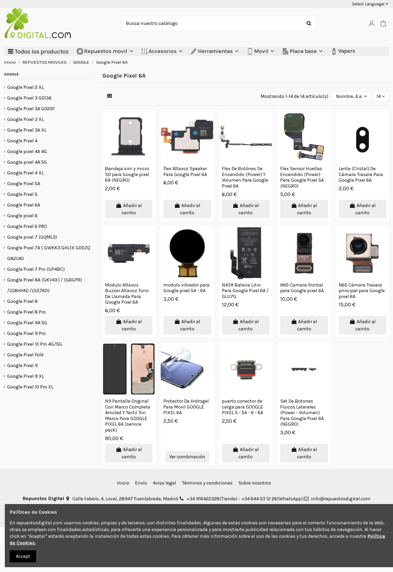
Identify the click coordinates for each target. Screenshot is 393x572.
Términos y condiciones (207, 483)
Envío (141, 483)
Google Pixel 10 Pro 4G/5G (34, 344)
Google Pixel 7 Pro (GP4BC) (36, 269)
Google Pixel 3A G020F (31, 109)
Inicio (123, 483)
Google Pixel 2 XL (25, 87)
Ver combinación (187, 457)
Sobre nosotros (254, 483)
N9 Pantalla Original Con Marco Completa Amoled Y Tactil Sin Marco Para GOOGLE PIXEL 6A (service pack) (127, 415)
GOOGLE (11, 74)
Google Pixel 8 (22, 301)
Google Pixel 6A (23, 205)
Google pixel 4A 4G (27, 151)
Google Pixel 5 (22, 194)
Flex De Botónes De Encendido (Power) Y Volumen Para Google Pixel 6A (245, 177)
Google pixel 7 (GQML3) (32, 237)
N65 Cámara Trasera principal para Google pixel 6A (362, 290)
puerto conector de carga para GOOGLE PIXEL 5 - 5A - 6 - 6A (242, 406)
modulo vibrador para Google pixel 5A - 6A (186, 288)
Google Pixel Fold (25, 355)
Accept (23, 556)
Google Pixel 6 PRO (27, 226)
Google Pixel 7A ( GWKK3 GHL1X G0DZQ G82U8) (48, 253)
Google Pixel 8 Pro (26, 312)
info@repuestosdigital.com (341, 499)
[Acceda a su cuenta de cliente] (371, 23)
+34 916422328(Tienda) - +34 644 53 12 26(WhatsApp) (245, 499)
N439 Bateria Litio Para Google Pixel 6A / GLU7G (245, 290)
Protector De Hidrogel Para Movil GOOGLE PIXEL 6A (186, 406)
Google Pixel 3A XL (27, 130)
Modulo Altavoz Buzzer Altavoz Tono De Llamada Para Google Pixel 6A (127, 293)
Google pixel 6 (22, 216)
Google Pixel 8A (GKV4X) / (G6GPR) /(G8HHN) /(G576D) (44, 285)
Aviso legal (164, 483)
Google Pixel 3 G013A (29, 98)
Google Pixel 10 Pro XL (30, 387)
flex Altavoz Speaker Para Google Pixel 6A (185, 171)
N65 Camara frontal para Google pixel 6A (302, 288)
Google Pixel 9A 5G (27, 323)
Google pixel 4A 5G (27, 162)
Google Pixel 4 (22, 141)
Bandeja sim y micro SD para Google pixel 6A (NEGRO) (127, 174)
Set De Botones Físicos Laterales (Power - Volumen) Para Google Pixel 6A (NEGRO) (302, 412)
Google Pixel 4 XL (25, 173)
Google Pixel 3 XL (25, 119)
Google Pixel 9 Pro (26, 333)
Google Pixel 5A (23, 183)
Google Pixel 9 (22, 365)
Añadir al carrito (132, 209)
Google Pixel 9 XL (25, 376)
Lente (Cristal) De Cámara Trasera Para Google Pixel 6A (361, 174)
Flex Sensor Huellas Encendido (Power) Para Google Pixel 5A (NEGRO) (302, 177)
